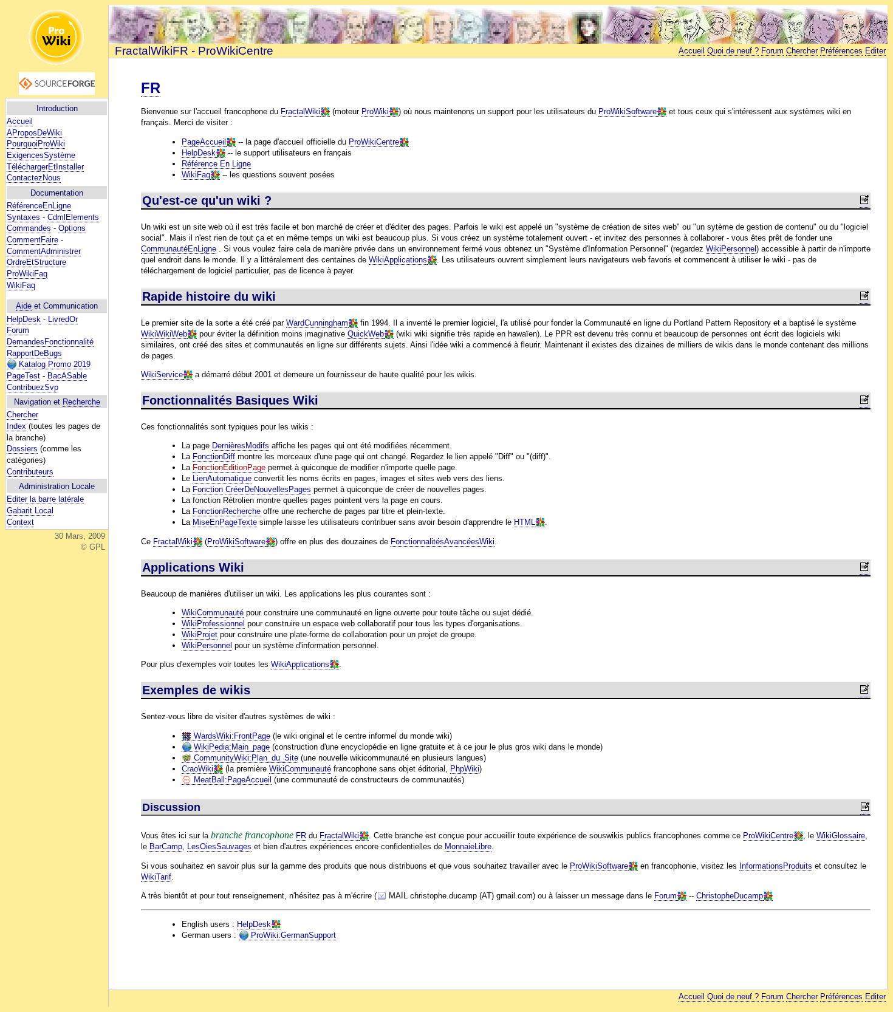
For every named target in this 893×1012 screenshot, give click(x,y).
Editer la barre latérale (45, 499)
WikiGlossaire (840, 835)
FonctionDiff (214, 456)
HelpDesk (24, 319)
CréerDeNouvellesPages (268, 489)
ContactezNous (34, 177)
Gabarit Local (30, 510)
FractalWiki (300, 111)
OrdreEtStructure (36, 262)
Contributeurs (30, 471)
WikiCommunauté (213, 612)
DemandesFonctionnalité (50, 341)
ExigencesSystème (41, 155)
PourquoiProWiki (36, 143)
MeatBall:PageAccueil (231, 779)
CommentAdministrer (44, 251)
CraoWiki (197, 768)
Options (72, 228)
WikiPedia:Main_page (230, 746)
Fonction (208, 489)
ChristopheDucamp (729, 895)
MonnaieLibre (468, 846)
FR (150, 88)
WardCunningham (317, 322)
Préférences (841, 50)
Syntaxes (23, 217)
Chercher (22, 414)
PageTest (23, 375)
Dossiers (22, 448)
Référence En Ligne (216, 163)
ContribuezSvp (32, 387)
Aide (24, 305)
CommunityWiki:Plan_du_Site (244, 757)
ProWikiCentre (374, 141)
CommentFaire (32, 239)
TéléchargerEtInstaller (45, 166)
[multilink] (325, 112)
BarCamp (165, 846)
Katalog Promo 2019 (53, 364)
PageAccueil (204, 141)
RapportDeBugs (34, 353)
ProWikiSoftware (627, 111)
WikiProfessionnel (213, 623)
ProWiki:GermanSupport (292, 935)
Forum (18, 330)
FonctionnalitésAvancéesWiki (442, 541)
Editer (875, 50)
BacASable (67, 375)
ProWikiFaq (27, 273)
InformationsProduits (775, 865)
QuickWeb (365, 333)
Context (20, 522)
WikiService (162, 374)
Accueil (20, 121)
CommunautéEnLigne (178, 248)
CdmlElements (73, 217)
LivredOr (63, 319)
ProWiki (375, 111)
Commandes (29, 228)
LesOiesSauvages (219, 846)
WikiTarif (156, 876)
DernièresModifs (240, 445)
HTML (524, 522)
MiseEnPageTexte (225, 522)
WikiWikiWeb (164, 333)
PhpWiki (464, 768)
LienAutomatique (222, 478)
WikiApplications (398, 259)
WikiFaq (21, 285)
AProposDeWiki (34, 132)
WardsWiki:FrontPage (230, 735)
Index (16, 426)
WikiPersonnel (731, 248)
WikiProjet (199, 634)
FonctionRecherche (227, 511)
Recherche (81, 401)
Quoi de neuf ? (733, 50)
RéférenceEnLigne (39, 205)
